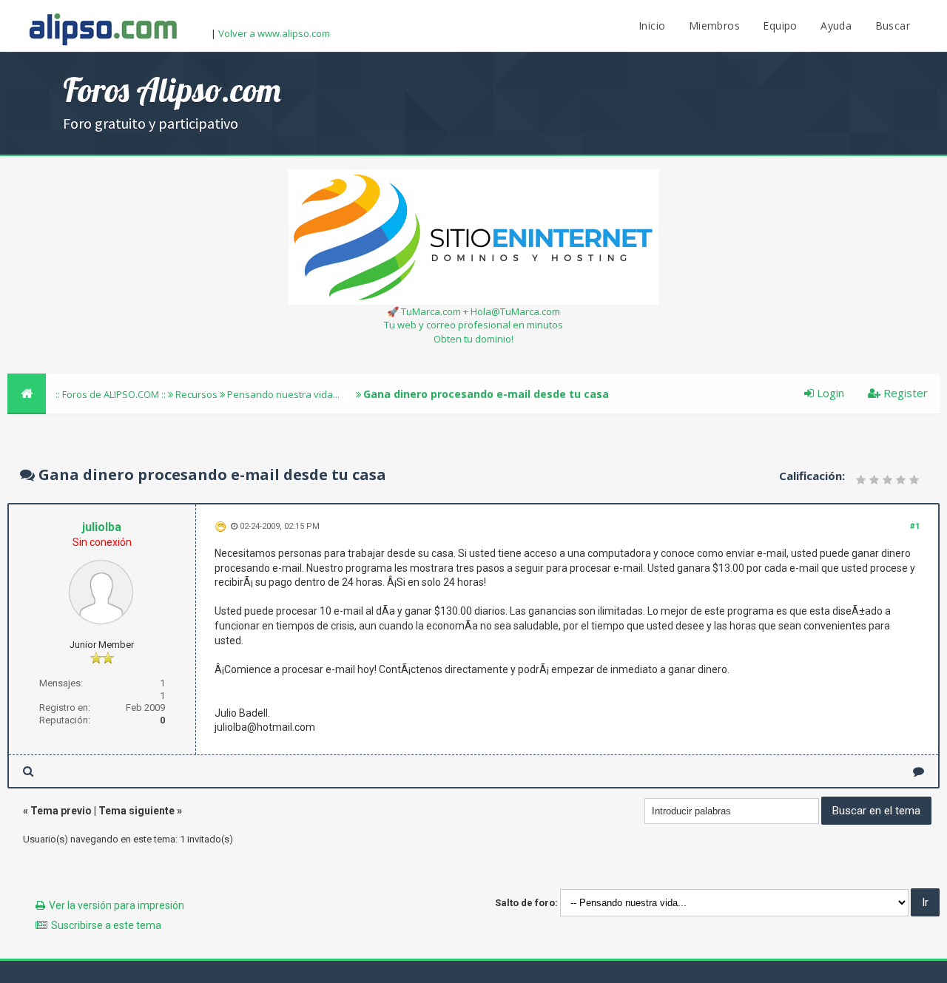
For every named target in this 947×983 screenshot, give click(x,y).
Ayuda (836, 25)
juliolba (101, 527)
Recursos (196, 394)
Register (904, 392)
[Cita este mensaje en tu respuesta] (918, 771)
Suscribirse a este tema (106, 925)
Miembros (714, 25)
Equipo (780, 25)
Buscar (892, 25)
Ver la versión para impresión (116, 905)
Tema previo (61, 811)
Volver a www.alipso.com (274, 33)
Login (829, 392)
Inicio (651, 25)
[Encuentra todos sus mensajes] (28, 771)
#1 (915, 526)
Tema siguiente (136, 811)
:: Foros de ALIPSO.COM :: (111, 394)
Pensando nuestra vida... (283, 394)
